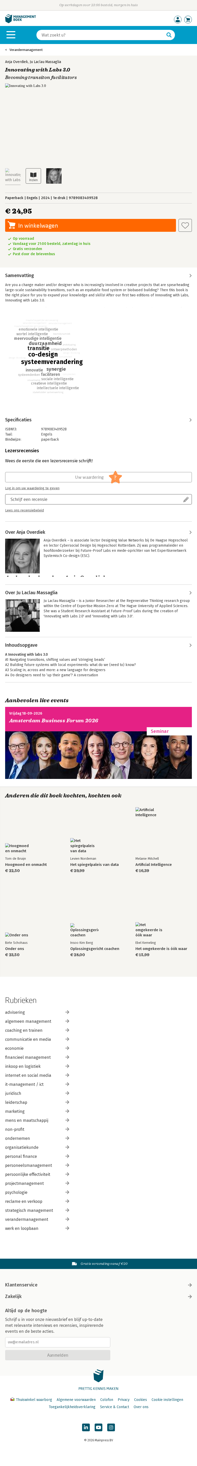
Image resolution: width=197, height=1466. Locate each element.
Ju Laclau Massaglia (45, 62)
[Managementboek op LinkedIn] (86, 1427)
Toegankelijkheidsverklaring (72, 1407)
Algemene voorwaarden (76, 1400)
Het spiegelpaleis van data (94, 865)
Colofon (106, 1400)
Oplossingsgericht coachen (94, 949)
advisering (15, 1012)
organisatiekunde (21, 1147)
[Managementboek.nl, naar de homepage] (20, 22)
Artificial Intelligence (153, 865)
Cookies (140, 1400)
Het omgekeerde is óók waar (161, 949)
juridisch (13, 1093)
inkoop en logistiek (23, 1066)
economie (14, 1048)
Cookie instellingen (167, 1400)
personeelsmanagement (28, 1165)
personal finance (21, 1156)
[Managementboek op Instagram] (111, 1427)
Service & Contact (114, 1407)
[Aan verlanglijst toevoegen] (185, 225)
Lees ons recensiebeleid (24, 510)
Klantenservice (21, 1285)
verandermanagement (26, 1219)
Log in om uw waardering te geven (32, 488)
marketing (15, 1111)
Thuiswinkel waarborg (34, 1400)
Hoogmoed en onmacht (26, 865)
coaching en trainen (24, 1030)
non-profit (14, 1129)
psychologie (16, 1192)
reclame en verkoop (23, 1201)
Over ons (141, 1407)
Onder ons (14, 949)
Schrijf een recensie (29, 499)
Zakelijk (13, 1296)
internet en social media (28, 1075)
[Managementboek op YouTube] (98, 1427)
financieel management (28, 1057)
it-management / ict (24, 1084)
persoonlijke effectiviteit (27, 1174)
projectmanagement (24, 1183)
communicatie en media (28, 1039)
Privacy (124, 1400)
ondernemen (17, 1138)
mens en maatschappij (26, 1120)
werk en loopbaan (21, 1228)
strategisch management (29, 1210)
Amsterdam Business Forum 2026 (53, 720)
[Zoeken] (169, 35)
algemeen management (28, 1021)
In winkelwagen (38, 225)
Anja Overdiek (16, 62)
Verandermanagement (26, 50)
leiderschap (16, 1102)
